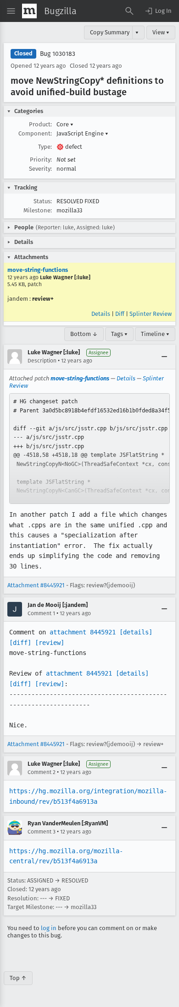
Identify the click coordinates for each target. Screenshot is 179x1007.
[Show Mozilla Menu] (29, 11)
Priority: (41, 159)
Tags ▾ (119, 333)
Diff (119, 313)
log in (48, 928)
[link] (89, 448)
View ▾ (160, 32)
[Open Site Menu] (11, 11)
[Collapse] (164, 356)
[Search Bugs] (129, 11)
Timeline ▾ (155, 333)
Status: (43, 201)
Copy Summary (109, 32)
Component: (35, 133)
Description (42, 360)
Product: (40, 124)
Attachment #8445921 (36, 585)
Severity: (40, 168)
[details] (135, 632)
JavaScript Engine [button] (82, 133)
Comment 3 (42, 831)
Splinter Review (150, 313)
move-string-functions (37, 269)
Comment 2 (42, 772)
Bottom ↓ (84, 333)
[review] (49, 642)
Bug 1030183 (57, 54)
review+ (43, 298)
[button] (157, 11)
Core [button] (64, 124)
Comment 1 (41, 613)
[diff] (20, 642)
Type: (45, 146)
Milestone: (37, 210)
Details (100, 313)
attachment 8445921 (83, 632)
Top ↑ (18, 978)
